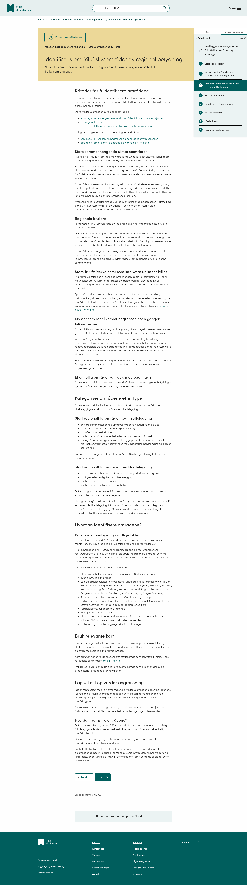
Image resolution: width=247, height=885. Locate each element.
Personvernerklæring (48, 860)
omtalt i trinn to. (111, 660)
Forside (41, 19)
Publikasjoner (140, 848)
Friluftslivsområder (74, 19)
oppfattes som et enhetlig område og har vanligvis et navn (115, 142)
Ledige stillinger (100, 867)
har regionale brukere (93, 122)
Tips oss (96, 855)
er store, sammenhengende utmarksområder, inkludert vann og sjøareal (123, 118)
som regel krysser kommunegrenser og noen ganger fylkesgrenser (119, 138)
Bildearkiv (138, 873)
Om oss (96, 842)
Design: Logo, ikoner (143, 867)
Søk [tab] (207, 32)
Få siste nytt (98, 861)
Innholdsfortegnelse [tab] (234, 32)
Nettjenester (139, 855)
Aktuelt (95, 873)
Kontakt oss (98, 848)
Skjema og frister (142, 861)
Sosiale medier (45, 872)
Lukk (241, 38)
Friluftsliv (57, 19)
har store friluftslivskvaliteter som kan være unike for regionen (116, 126)
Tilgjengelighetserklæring (51, 866)
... (49, 19)
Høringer (137, 842)
